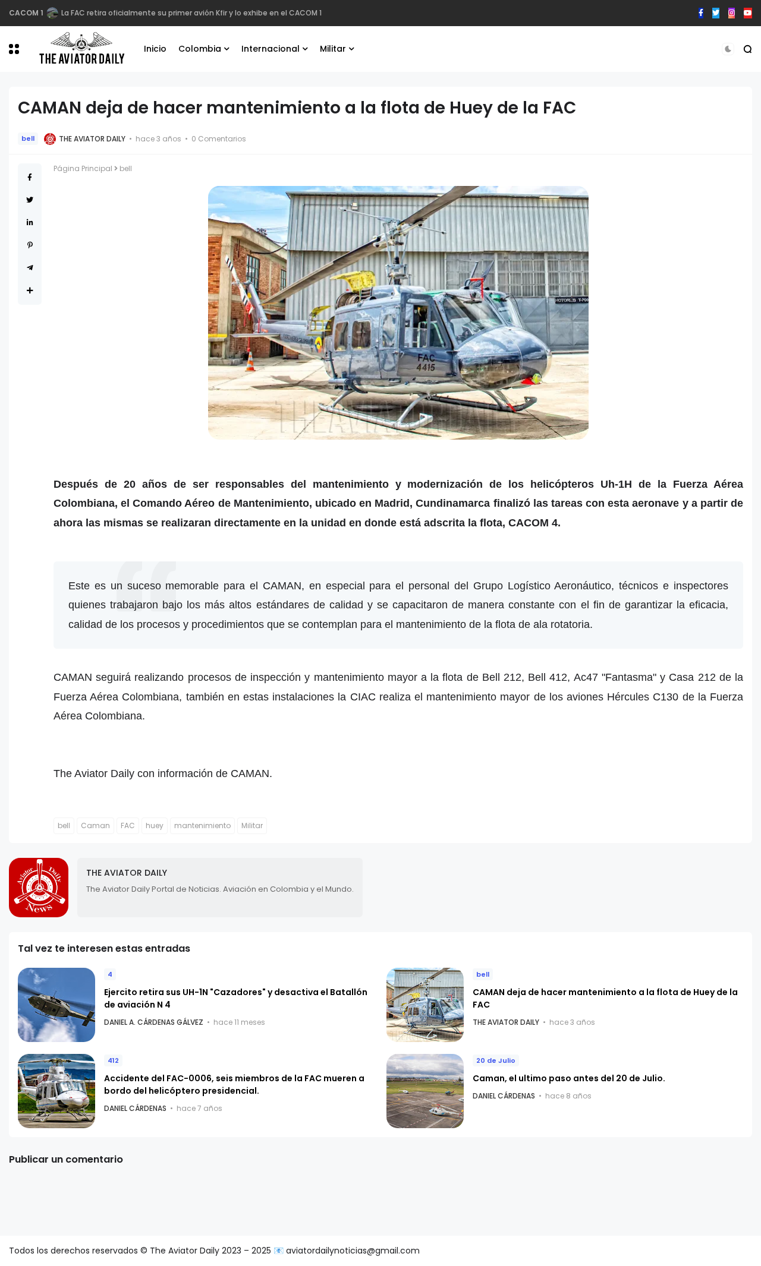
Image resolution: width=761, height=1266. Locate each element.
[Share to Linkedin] (30, 222)
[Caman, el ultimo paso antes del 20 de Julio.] (425, 1091)
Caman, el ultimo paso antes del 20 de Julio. (569, 1078)
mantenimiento (202, 825)
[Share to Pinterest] (30, 245)
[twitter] (715, 13)
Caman (95, 825)
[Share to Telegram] (30, 268)
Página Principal (83, 168)
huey (154, 825)
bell (27, 138)
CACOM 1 (26, 13)
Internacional (270, 49)
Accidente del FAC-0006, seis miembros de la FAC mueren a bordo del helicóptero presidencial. (234, 1084)
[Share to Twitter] (29, 200)
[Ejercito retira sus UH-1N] (56, 1005)
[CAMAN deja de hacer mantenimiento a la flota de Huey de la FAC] (425, 1005)
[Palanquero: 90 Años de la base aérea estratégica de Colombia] (52, 13)
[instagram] (731, 13)
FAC (128, 825)
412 (113, 1060)
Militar (333, 49)
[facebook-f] (701, 13)
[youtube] (748, 13)
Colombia (199, 49)
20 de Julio (495, 1060)
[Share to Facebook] (29, 177)
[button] (14, 49)
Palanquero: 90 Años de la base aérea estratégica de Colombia (177, 13)
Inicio (155, 49)
